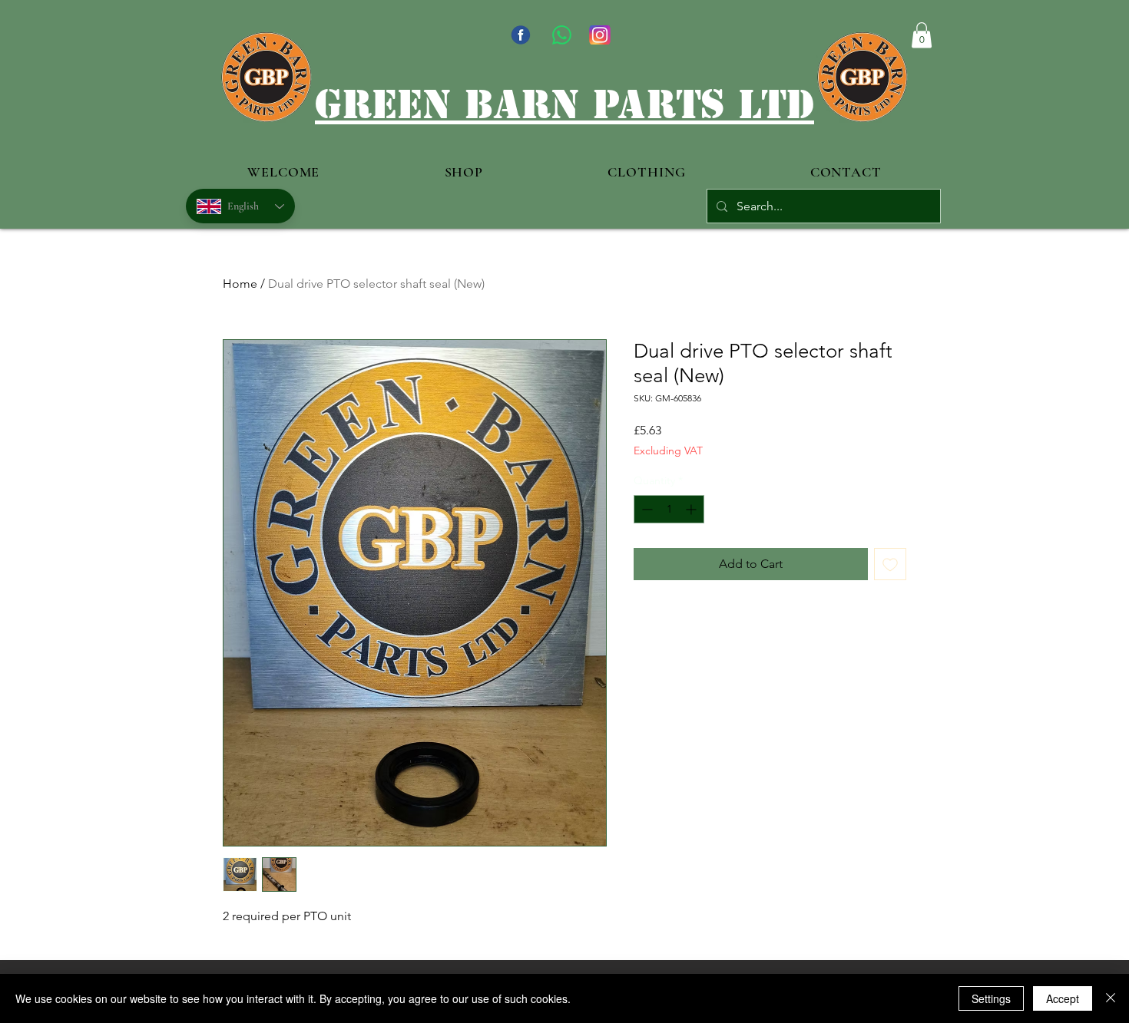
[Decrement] (645, 509)
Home (240, 283)
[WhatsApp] (562, 35)
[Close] (1110, 998)
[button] (921, 35)
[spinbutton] (669, 509)
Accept (1062, 998)
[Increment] (692, 509)
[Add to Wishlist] (890, 564)
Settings (991, 998)
